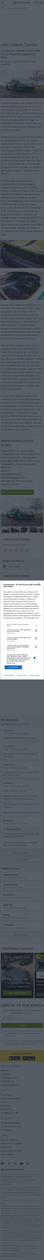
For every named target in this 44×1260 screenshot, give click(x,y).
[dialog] (22, 630)
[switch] (35, 630)
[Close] (39, 585)
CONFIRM (13, 667)
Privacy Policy (35, 675)
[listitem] (22, 625)
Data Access (22, 675)
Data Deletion (9, 675)
